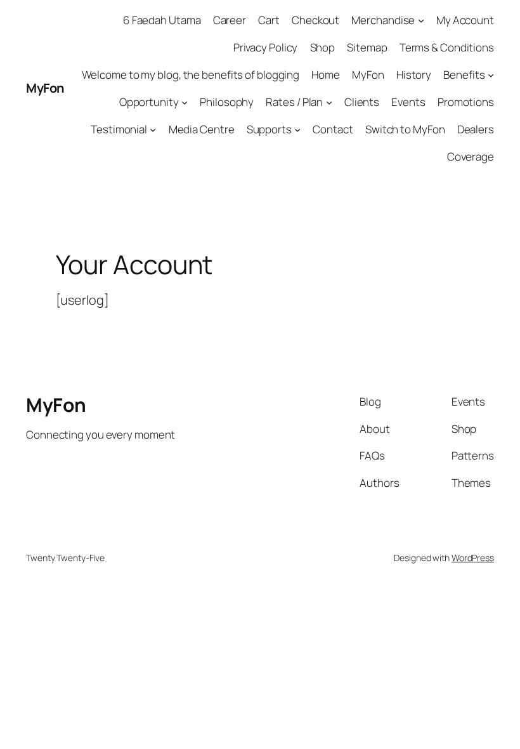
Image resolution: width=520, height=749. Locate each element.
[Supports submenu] (297, 129)
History (413, 74)
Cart (269, 20)
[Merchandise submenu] (421, 20)
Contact (333, 129)
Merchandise (383, 20)
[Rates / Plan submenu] (329, 102)
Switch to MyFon (405, 129)
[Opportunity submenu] (184, 102)
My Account (465, 20)
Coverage (470, 156)
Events (408, 102)
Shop (322, 47)
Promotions (466, 102)
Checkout (315, 20)
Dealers (475, 129)
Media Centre (202, 129)
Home (325, 74)
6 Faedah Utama (162, 20)
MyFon (45, 87)
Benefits (463, 74)
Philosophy (227, 102)
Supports (269, 129)
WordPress (473, 558)
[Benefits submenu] (491, 75)
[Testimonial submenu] (153, 129)
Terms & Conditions (447, 47)
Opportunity (149, 102)
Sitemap (367, 47)
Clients (361, 102)
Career (229, 20)
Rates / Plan (294, 102)
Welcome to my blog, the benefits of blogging (191, 74)
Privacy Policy (265, 47)
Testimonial (119, 129)
